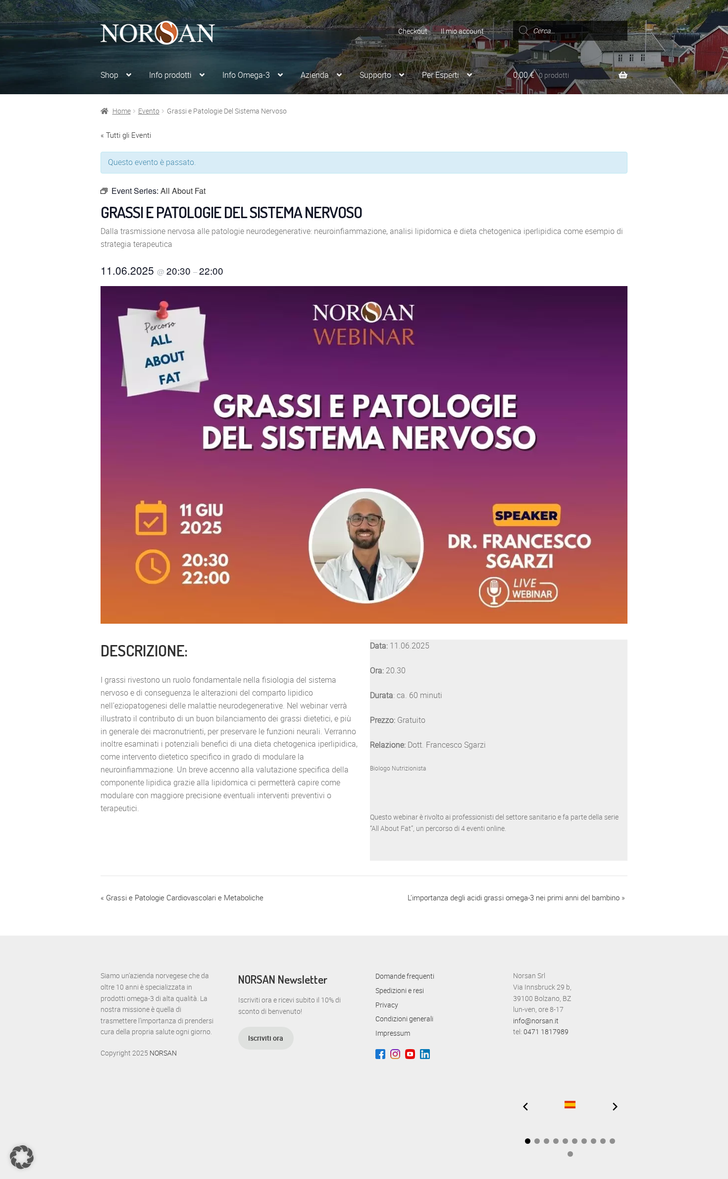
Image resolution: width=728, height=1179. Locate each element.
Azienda (315, 74)
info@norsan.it (536, 1020)
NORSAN (163, 1053)
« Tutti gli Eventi (126, 135)
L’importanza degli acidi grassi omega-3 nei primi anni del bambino (516, 897)
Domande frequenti (404, 976)
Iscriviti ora (265, 1038)
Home (121, 111)
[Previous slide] (525, 1106)
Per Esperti (440, 74)
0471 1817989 (546, 1031)
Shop (109, 74)
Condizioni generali (404, 1018)
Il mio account (462, 31)
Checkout (412, 31)
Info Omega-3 (246, 74)
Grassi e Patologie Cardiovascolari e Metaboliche (182, 897)
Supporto (375, 74)
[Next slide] (615, 1106)
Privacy (386, 1004)
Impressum (392, 1033)
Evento (148, 111)
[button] (527, 1141)
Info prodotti (170, 74)
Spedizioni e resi (399, 990)
